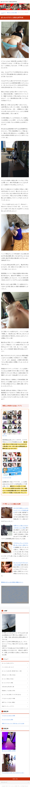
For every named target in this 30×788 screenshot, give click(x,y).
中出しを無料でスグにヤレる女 (20, 596)
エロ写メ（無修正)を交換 (8, 595)
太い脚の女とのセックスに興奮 (12, 592)
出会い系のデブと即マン (5, 591)
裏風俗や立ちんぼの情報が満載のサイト (12, 582)
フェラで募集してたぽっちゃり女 (22, 595)
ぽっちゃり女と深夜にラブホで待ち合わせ (11, 694)
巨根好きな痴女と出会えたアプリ (11, 602)
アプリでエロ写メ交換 (20, 594)
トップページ (3, 12)
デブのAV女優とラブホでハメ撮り (10, 590)
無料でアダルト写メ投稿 (19, 590)
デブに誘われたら (4, 596)
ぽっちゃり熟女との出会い (8, 678)
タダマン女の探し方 (24, 597)
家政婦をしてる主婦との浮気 (8, 690)
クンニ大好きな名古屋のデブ (16, 593)
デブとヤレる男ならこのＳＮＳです (10, 597)
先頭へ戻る (15, 778)
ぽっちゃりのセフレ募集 (7, 682)
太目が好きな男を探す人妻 (8, 686)
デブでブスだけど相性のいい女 (12, 594)
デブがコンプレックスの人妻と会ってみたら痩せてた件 (20, 545)
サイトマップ (4, 782)
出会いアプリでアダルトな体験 (21, 592)
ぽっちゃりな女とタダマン (8, 663)
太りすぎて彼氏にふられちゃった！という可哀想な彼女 (20, 510)
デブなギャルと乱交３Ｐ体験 (8, 698)
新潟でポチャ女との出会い (21, 591)
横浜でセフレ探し (25, 590)
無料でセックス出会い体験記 (12, 12)
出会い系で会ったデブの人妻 (13, 591)
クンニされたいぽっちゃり (8, 667)
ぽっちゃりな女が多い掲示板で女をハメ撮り (12, 671)
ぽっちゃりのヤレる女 (8, 593)
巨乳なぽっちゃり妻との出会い (9, 675)
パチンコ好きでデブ (15, 595)
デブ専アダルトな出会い (23, 593)
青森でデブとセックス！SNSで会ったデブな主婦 (13, 723)
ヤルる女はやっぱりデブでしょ (11, 596)
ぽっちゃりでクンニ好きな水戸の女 (9, 1)
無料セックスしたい (18, 597)
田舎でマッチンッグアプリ (8, 706)
